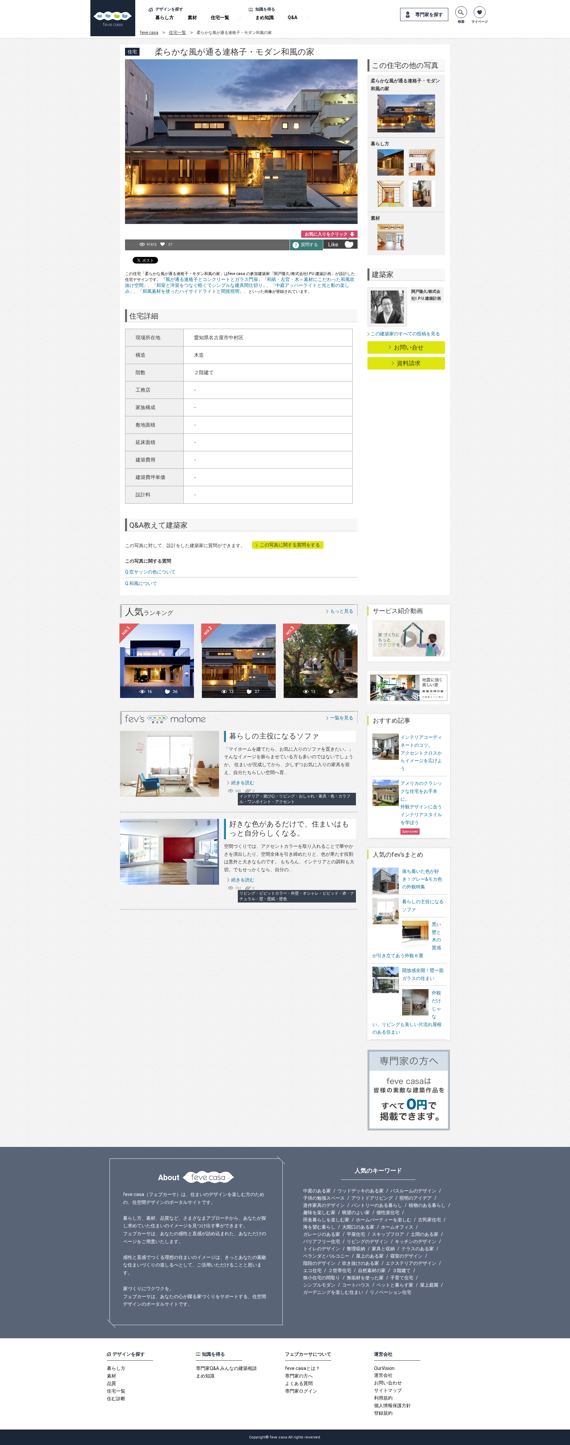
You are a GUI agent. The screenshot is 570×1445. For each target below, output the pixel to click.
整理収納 (356, 1248)
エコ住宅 (312, 1270)
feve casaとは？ (302, 1368)
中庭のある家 (317, 1190)
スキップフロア (388, 1234)
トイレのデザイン (321, 1248)
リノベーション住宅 (390, 1292)
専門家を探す (429, 14)
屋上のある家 (370, 1256)
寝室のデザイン (406, 1256)
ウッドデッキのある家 (360, 1190)
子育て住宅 (401, 1277)
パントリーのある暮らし (376, 1205)
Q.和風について (141, 583)
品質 (111, 1383)
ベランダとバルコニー (326, 1256)
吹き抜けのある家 (360, 1263)
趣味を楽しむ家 (319, 1212)
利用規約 (383, 1398)
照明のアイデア (415, 1198)
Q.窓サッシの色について (150, 571)
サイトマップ (388, 1390)
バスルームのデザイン (413, 1190)
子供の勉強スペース (324, 1198)
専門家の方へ (299, 1375)
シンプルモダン (319, 1285)
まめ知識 (264, 17)
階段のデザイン (319, 1263)
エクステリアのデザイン (411, 1263)
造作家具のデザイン (324, 1205)
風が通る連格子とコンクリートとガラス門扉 (212, 279)
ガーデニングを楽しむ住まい (333, 1292)
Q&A (292, 17)
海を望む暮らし (319, 1227)
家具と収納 (383, 1248)
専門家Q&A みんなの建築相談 (226, 1368)
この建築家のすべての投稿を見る (405, 333)
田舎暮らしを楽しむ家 (326, 1219)
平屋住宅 (356, 1234)
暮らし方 (164, 17)
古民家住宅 (429, 1219)
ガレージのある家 (321, 1234)
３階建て (401, 1270)
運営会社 (383, 1375)
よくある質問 (299, 1383)
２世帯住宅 (339, 1270)
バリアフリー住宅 (321, 1241)
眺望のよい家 (356, 1212)
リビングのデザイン (367, 1241)
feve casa (149, 32)
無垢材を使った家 (365, 1277)
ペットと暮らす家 (394, 1285)
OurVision (384, 1368)
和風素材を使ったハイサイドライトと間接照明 (190, 291)
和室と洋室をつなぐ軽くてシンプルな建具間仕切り (209, 285)
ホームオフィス (397, 1227)
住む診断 (116, 1398)
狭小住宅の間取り (321, 1277)
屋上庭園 (429, 1285)
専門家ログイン (301, 1391)
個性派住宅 (387, 1212)
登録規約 (383, 1413)
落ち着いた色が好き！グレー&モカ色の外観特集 (422, 879)
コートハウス (356, 1285)
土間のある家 (424, 1234)
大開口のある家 (358, 1227)
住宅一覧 (220, 17)
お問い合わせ (388, 1382)
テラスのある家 (417, 1248)
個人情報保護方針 (392, 1405)
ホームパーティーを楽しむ (383, 1219)
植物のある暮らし (427, 1205)
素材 (192, 17)
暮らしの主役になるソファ (274, 736)
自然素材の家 (372, 1270)
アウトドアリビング (372, 1198)
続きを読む (242, 782)
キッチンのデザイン (415, 1241)
